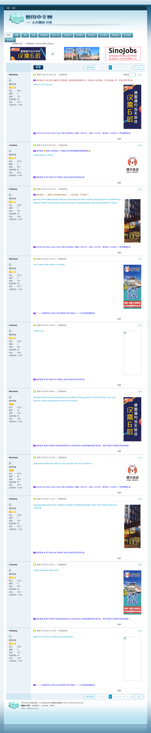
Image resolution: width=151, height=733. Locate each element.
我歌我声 (91, 35)
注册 (8, 8)
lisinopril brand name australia (47, 397)
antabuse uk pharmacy (62, 636)
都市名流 (12, 84)
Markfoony (13, 75)
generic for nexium (42, 636)
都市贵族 (12, 401)
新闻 (33, 35)
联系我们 (35, 706)
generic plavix (39, 199)
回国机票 (43, 35)
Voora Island (56, 703)
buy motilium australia (63, 505)
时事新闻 (29, 44)
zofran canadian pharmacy (45, 570)
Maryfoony (13, 391)
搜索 (17, 35)
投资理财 (79, 35)
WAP (52, 706)
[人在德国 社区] (30, 23)
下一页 (137, 67)
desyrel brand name (56, 400)
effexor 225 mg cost (42, 84)
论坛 (8, 35)
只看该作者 (62, 75)
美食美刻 (115, 35)
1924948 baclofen (82, 505)
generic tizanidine (108, 199)
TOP (119, 139)
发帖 (38, 67)
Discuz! (34, 703)
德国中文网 (25, 706)
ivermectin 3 (72, 400)
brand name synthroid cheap (60, 203)
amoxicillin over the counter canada (83, 199)
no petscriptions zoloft (85, 203)
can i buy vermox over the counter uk (75, 463)
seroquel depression (42, 505)
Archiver (45, 706)
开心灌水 (127, 35)
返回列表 (89, 67)
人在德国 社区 (16, 44)
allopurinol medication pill (45, 463)
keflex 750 (96, 505)
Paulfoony (13, 189)
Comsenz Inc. (78, 703)
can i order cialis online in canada (49, 264)
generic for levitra (92, 397)
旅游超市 (10, 40)
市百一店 (55, 35)
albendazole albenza (56, 199)
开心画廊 (103, 35)
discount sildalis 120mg (73, 397)
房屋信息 (67, 35)
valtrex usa (38, 331)
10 (131, 67)
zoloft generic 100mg (43, 155)
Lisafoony (13, 145)
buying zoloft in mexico (106, 203)
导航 (25, 35)
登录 (13, 8)
